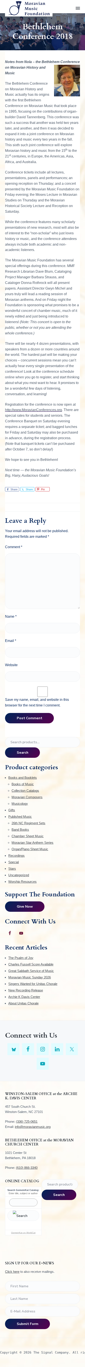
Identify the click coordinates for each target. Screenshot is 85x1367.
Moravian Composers (27, 797)
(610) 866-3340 (26, 1167)
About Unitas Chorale (23, 1003)
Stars (12, 868)
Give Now (25, 906)
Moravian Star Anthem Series (32, 842)
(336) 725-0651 (26, 1121)
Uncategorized (18, 875)
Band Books (20, 829)
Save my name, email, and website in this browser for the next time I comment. (37, 702)
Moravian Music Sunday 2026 (29, 977)
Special (13, 862)
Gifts (11, 810)
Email (10, 641)
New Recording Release (25, 990)
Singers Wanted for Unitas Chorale (32, 984)
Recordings (16, 855)
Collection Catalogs (25, 790)
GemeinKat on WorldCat (23, 1232)
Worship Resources (22, 881)
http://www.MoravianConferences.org (33, 410)
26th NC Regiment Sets (28, 823)
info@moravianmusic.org (33, 1127)
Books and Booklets (22, 777)
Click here (12, 1271)
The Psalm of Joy (20, 958)
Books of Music (23, 784)
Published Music (20, 816)
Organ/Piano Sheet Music (30, 849)
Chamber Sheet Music (28, 836)
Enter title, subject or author (23, 1193)
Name (11, 616)
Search (22, 752)
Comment (13, 547)
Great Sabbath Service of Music (31, 971)
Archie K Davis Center (24, 997)
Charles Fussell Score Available (30, 964)
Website (11, 665)
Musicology (20, 803)
